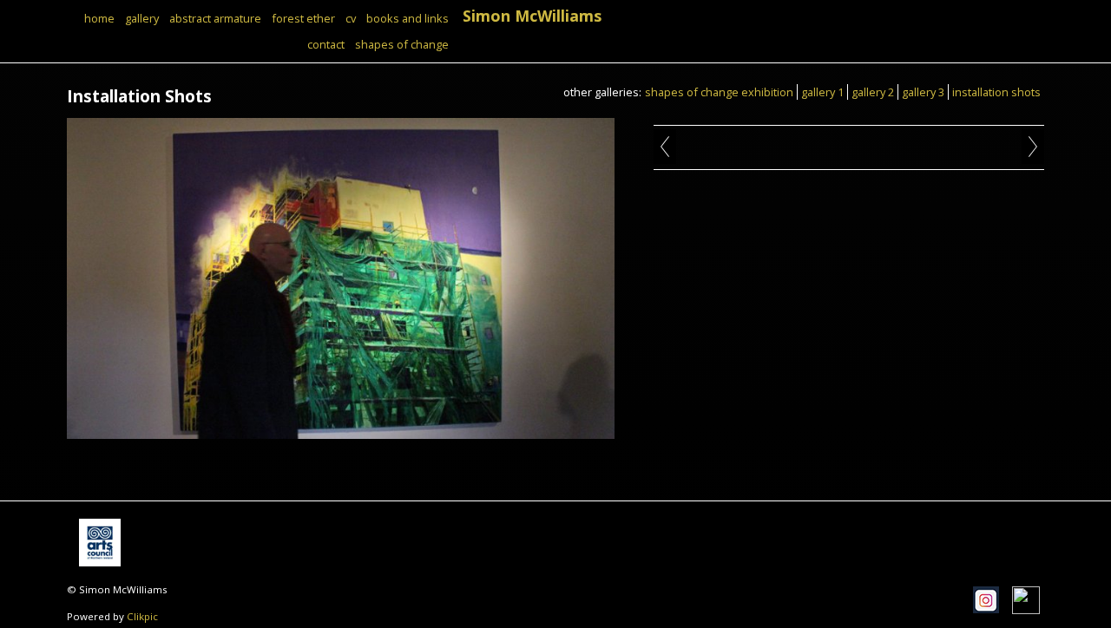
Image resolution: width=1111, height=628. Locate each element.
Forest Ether (303, 18)
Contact (326, 44)
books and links (407, 18)
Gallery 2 (872, 92)
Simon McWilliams (532, 15)
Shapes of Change (402, 44)
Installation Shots (996, 92)
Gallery (142, 18)
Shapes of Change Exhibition (719, 92)
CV (350, 18)
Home (99, 18)
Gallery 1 (822, 92)
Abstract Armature (215, 18)
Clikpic (142, 616)
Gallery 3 (923, 92)
